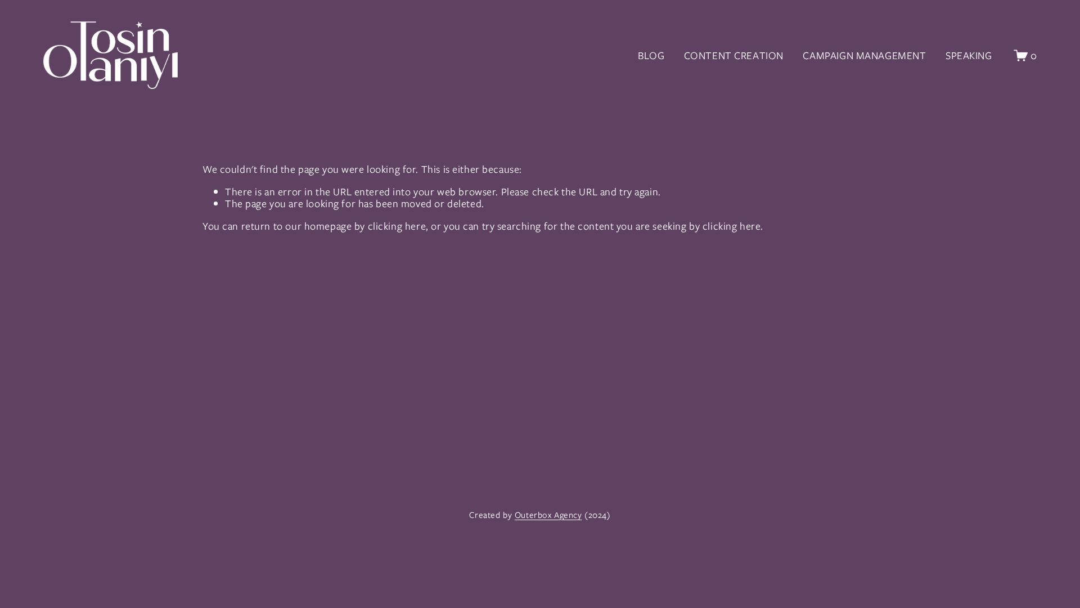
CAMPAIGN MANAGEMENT (864, 55)
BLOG (651, 55)
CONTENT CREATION (734, 55)
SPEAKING (969, 55)
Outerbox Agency (548, 516)
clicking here (397, 226)
